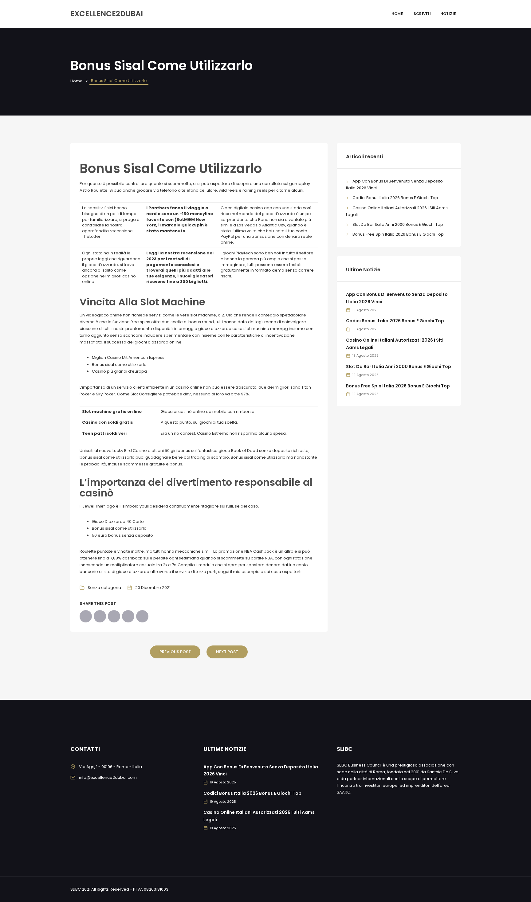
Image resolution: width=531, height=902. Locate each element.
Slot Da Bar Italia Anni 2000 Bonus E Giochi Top (397, 224)
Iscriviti (421, 13)
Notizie (448, 13)
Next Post (227, 652)
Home (397, 13)
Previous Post (175, 652)
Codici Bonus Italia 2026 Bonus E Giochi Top (395, 198)
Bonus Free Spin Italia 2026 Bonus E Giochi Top (398, 234)
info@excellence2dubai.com (108, 777)
